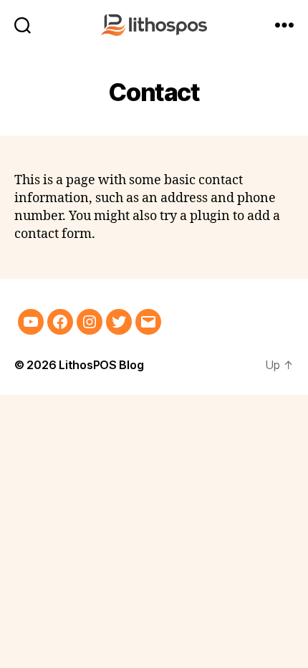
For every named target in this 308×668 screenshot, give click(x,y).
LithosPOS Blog (101, 365)
